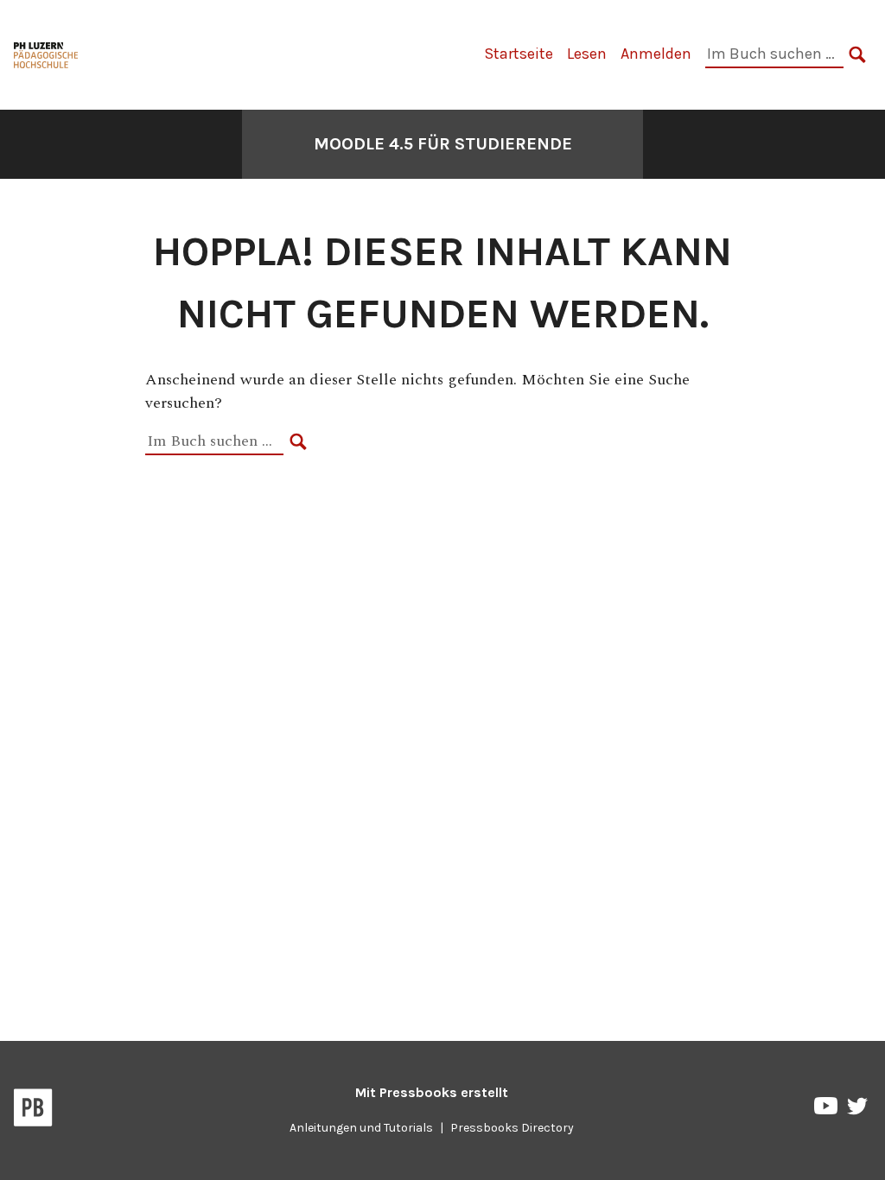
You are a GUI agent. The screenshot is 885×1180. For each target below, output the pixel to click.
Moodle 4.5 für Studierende (443, 144)
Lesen (587, 53)
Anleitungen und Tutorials (361, 1127)
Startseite (518, 53)
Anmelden (656, 53)
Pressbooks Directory (512, 1127)
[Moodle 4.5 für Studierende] (47, 53)
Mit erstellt (431, 1092)
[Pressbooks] (33, 1110)
